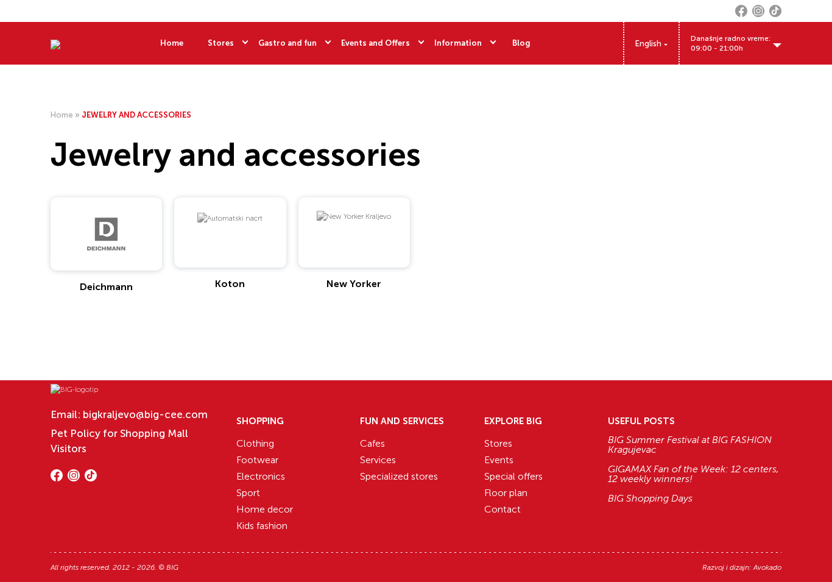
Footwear (257, 460)
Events (498, 460)
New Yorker (353, 283)
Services (378, 460)
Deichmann (106, 287)
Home (171, 43)
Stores (221, 43)
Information (458, 43)
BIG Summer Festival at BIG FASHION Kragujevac (690, 445)
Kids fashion (261, 525)
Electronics (260, 476)
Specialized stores (399, 476)
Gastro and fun (287, 43)
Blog (521, 43)
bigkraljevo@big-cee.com (145, 414)
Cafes (372, 443)
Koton (230, 283)
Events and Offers (375, 43)
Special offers (513, 476)
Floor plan (505, 493)
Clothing (255, 443)
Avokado (767, 567)
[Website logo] (74, 43)
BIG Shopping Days (650, 498)
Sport (248, 493)
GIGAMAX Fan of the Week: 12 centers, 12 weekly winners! (693, 474)
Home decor (264, 509)
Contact (502, 509)
